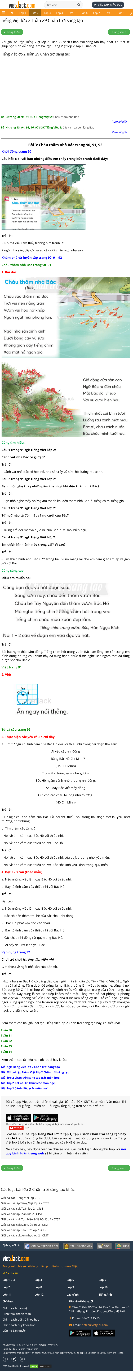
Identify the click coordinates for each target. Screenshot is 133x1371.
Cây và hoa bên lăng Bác (47, 127)
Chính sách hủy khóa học (19, 1325)
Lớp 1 (22, 13)
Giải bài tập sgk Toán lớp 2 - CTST (22, 1208)
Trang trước (13, 32)
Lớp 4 (59, 13)
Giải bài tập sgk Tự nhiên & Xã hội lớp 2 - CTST (30, 1219)
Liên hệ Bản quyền (14, 1331)
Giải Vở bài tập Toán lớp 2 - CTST (21, 1214)
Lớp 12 (39, 1294)
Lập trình (73, 1294)
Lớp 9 (121, 13)
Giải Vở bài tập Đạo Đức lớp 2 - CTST (24, 1230)
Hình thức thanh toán (17, 1314)
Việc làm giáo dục (110, 4)
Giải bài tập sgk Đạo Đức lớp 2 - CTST (24, 1225)
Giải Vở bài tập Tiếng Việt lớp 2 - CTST (25, 1203)
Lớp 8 (108, 13)
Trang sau (118, 32)
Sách (107, 1246)
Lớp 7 (96, 13)
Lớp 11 (7, 1294)
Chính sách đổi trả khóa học (21, 1319)
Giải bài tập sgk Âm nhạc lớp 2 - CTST (24, 1235)
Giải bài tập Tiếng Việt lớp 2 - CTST (23, 1198)
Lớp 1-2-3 (9, 1280)
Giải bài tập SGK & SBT (44, 1246)
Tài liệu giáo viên (81, 1246)
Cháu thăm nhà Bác (40, 117)
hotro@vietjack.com (95, 1325)
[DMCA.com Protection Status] (43, 1366)
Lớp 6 (84, 13)
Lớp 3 (47, 13)
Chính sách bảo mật (16, 1308)
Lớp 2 (35, 13)
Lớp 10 (103, 1287)
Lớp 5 (72, 13)
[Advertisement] (65, 85)
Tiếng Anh (105, 1294)
